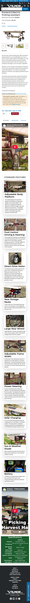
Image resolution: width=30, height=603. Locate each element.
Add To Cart (15, 113)
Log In (15, 585)
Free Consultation (15, 574)
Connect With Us (15, 573)
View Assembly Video (21, 93)
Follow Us (15, 588)
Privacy (15, 579)
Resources (15, 571)
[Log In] (28, 5)
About (15, 568)
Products (4, 26)
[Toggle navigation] (4, 5)
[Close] (28, 599)
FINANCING (15, 582)
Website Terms (15, 577)
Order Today (5, 1)
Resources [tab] (23, 120)
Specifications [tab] (15, 120)
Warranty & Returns (15, 580)
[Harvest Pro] (4, 23)
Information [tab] (6, 120)
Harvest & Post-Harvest (12, 26)
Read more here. (16, 104)
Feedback (15, 586)
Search (25, 9)
